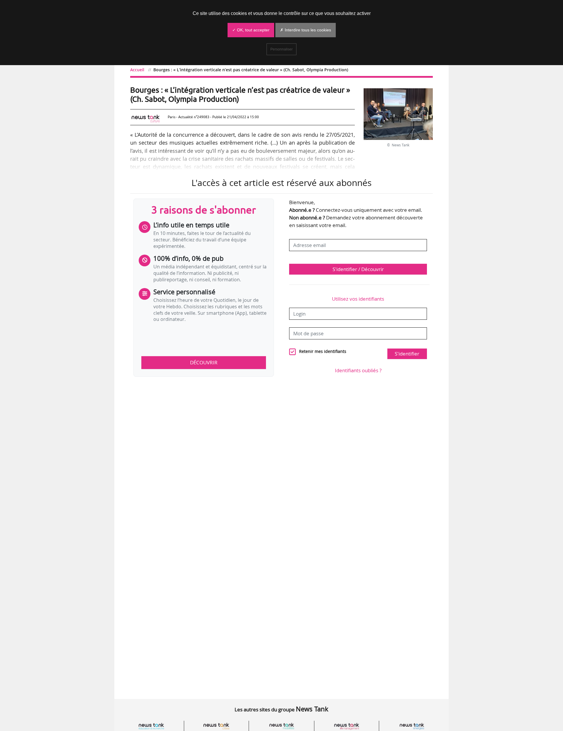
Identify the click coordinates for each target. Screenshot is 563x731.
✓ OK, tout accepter (250, 30)
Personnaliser (281, 49)
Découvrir (204, 362)
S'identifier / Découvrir (358, 269)
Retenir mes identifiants (322, 351)
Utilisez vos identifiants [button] (358, 298)
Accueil (137, 69)
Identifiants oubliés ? (358, 370)
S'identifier (407, 353)
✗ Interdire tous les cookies (305, 30)
